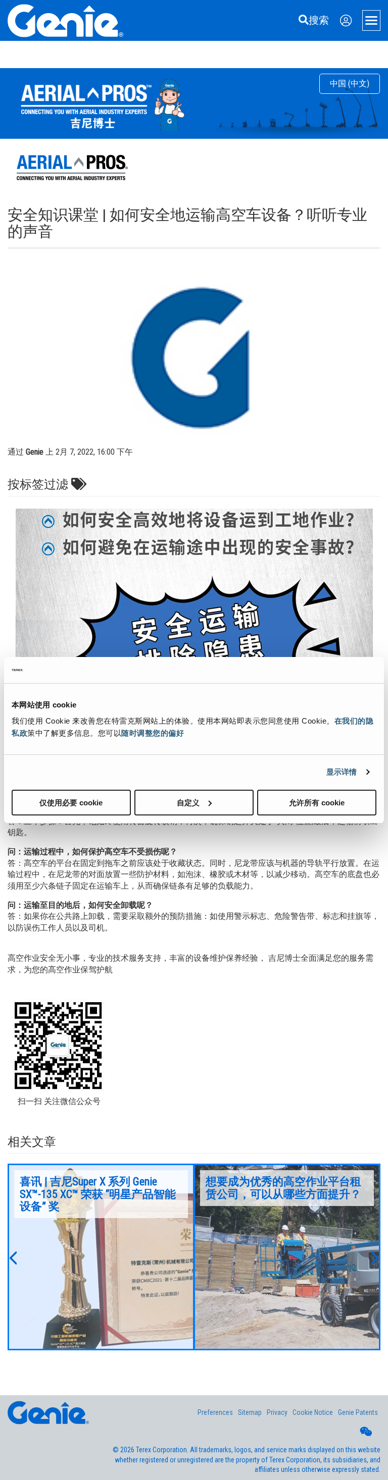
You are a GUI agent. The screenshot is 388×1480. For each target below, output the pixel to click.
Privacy (277, 1412)
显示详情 (341, 772)
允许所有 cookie (317, 802)
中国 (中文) (349, 83)
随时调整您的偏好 (152, 732)
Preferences (215, 1412)
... (101, 1257)
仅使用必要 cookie (71, 802)
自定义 (188, 802)
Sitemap (250, 1412)
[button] (13, 1257)
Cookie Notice (313, 1412)
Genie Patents (358, 1412)
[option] (101, 1257)
